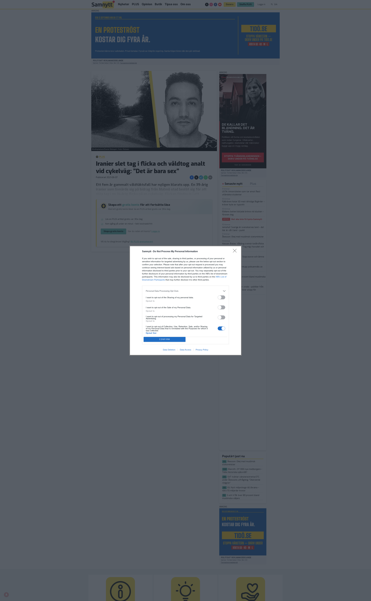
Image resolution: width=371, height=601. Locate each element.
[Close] (235, 251)
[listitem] (185, 291)
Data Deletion (169, 350)
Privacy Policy (202, 350)
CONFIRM (164, 339)
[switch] (221, 297)
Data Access (185, 350)
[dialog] (185, 300)
